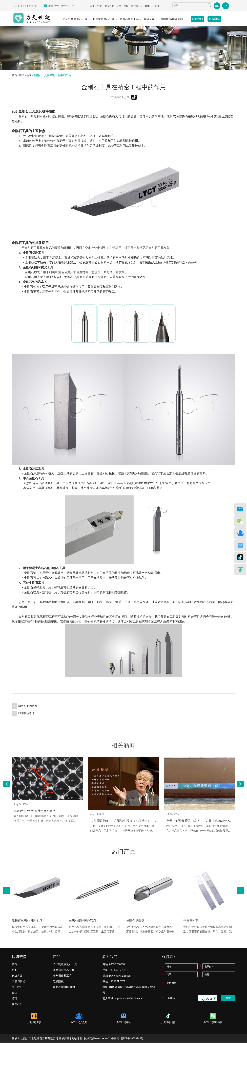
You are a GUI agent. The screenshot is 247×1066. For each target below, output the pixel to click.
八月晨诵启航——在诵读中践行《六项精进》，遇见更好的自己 (132, 821)
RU (217, 6)
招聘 (156, 6)
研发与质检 (122, 6)
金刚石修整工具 (129, 19)
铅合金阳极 (190, 920)
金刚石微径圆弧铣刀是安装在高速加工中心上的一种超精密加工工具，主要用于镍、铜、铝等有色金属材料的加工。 (94, 929)
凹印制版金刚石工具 (75, 19)
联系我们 (197, 18)
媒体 (147, 6)
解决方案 (109, 6)
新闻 (29, 75)
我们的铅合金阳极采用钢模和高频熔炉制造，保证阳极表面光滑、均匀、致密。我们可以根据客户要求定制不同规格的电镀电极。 (208, 929)
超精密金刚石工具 (103, 19)
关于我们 (135, 6)
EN (226, 6)
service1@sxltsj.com (64, 5)
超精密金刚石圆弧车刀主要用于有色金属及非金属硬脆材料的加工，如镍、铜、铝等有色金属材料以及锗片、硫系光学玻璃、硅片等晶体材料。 (37, 929)
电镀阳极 (149, 19)
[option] (123, 46)
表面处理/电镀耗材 (171, 19)
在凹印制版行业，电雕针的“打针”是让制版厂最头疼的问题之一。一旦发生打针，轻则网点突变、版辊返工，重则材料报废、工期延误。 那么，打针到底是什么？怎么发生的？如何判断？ (46, 819)
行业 (99, 6)
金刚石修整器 (135, 920)
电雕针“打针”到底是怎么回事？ (34, 811)
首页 (92, 6)
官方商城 (214, 18)
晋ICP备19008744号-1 (133, 1038)
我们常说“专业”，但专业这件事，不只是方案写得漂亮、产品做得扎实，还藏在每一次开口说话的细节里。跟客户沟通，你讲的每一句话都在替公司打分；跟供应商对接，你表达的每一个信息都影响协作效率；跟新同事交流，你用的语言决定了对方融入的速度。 (198, 829)
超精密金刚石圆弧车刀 (27, 920)
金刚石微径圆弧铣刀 (82, 920)
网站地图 (76, 1038)
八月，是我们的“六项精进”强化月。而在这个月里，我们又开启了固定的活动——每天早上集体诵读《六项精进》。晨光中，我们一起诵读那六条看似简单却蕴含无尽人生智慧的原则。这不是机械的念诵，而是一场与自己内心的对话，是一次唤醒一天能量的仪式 (122, 829)
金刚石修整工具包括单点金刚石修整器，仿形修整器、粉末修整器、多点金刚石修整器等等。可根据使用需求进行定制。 (151, 929)
